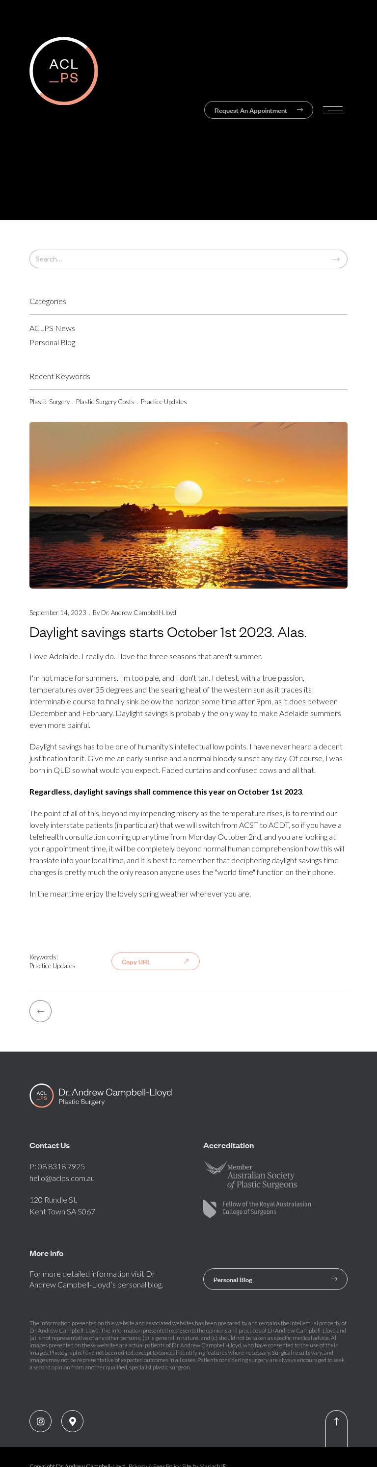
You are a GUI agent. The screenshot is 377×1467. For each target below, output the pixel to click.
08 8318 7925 (61, 1166)
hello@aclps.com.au (62, 1178)
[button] (333, 110)
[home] (102, 110)
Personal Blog (275, 1279)
